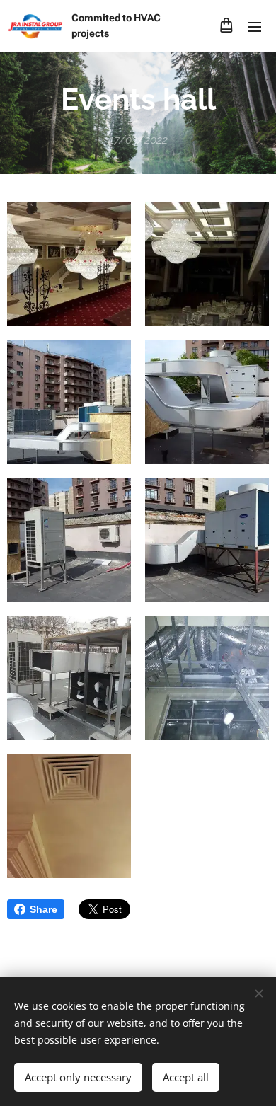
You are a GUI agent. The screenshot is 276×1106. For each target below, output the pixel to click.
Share (43, 909)
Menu (255, 26)
